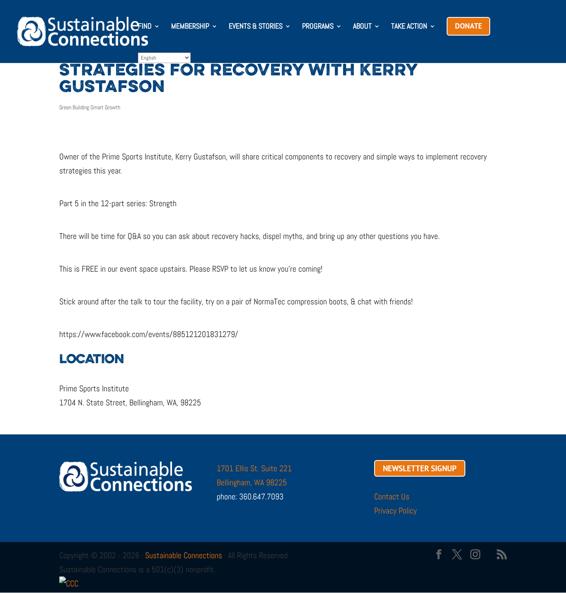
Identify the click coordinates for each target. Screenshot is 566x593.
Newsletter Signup (420, 468)
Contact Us (391, 496)
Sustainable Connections (183, 555)
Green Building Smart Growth (89, 107)
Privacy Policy (395, 510)
